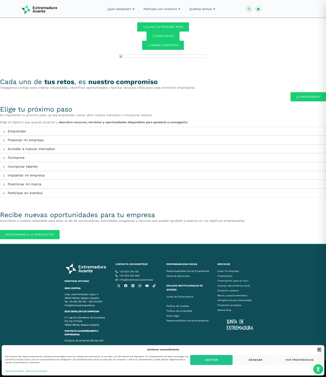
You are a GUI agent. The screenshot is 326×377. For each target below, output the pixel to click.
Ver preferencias (300, 359)
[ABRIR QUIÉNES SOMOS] (214, 9)
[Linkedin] (133, 285)
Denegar (255, 359)
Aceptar (211, 359)
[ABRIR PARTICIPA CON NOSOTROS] (179, 9)
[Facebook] (126, 285)
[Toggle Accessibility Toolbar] (318, 369)
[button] (319, 349)
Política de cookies (14, 371)
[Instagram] (140, 285)
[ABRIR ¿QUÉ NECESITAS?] (133, 9)
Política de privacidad (36, 371)
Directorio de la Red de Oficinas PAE (84, 340)
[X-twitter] (118, 285)
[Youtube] (147, 285)
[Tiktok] (154, 285)
